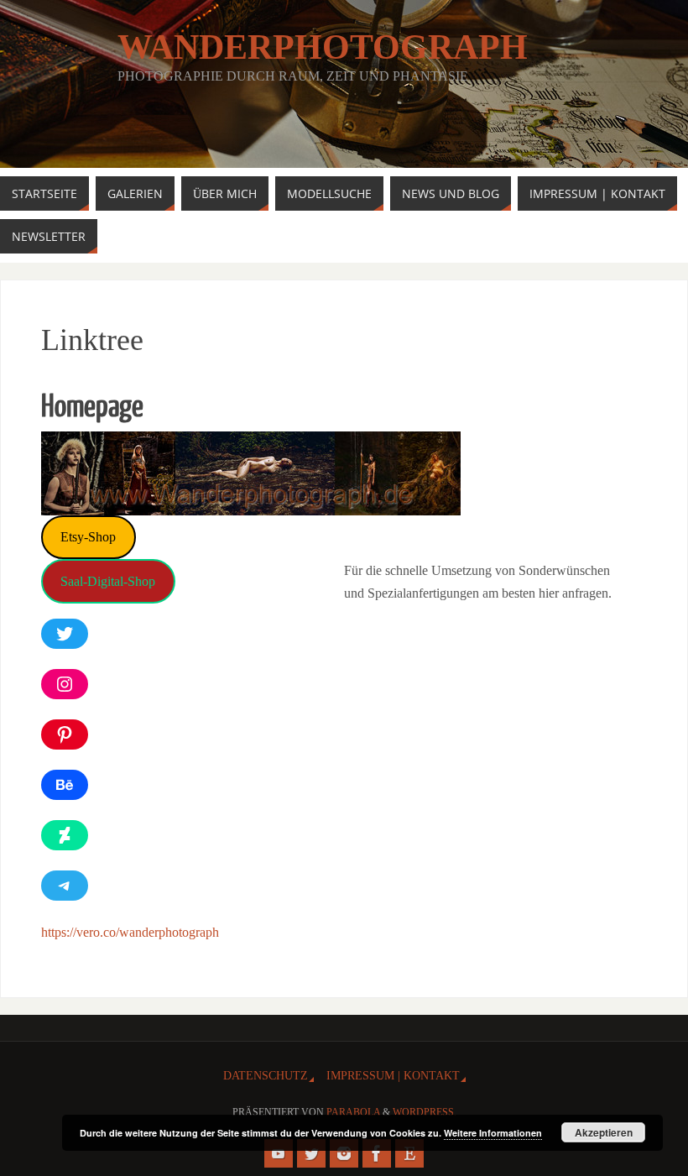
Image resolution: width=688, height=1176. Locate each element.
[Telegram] (64, 885)
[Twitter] (64, 634)
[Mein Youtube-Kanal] (278, 1153)
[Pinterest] (64, 734)
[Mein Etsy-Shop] (409, 1153)
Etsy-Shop (88, 537)
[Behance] (64, 785)
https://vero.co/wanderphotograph (130, 932)
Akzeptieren (604, 1132)
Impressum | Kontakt (393, 1075)
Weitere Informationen (493, 1132)
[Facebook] (376, 1153)
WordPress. (424, 1112)
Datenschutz (265, 1075)
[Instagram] (64, 684)
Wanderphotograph (322, 47)
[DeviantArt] (64, 835)
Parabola (353, 1112)
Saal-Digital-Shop (107, 581)
